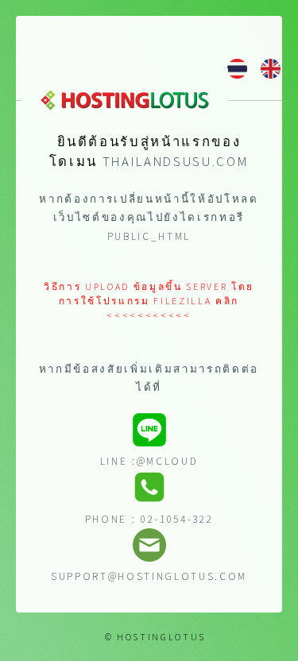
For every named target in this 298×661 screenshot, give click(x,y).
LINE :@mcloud (149, 461)
